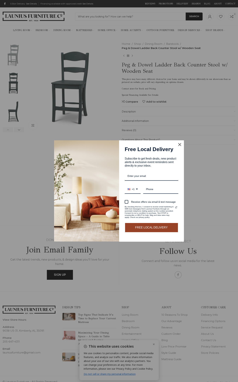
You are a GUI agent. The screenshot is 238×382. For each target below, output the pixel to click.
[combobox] (133, 189)
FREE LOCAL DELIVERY (151, 227)
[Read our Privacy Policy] (176, 207)
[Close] (179, 144)
